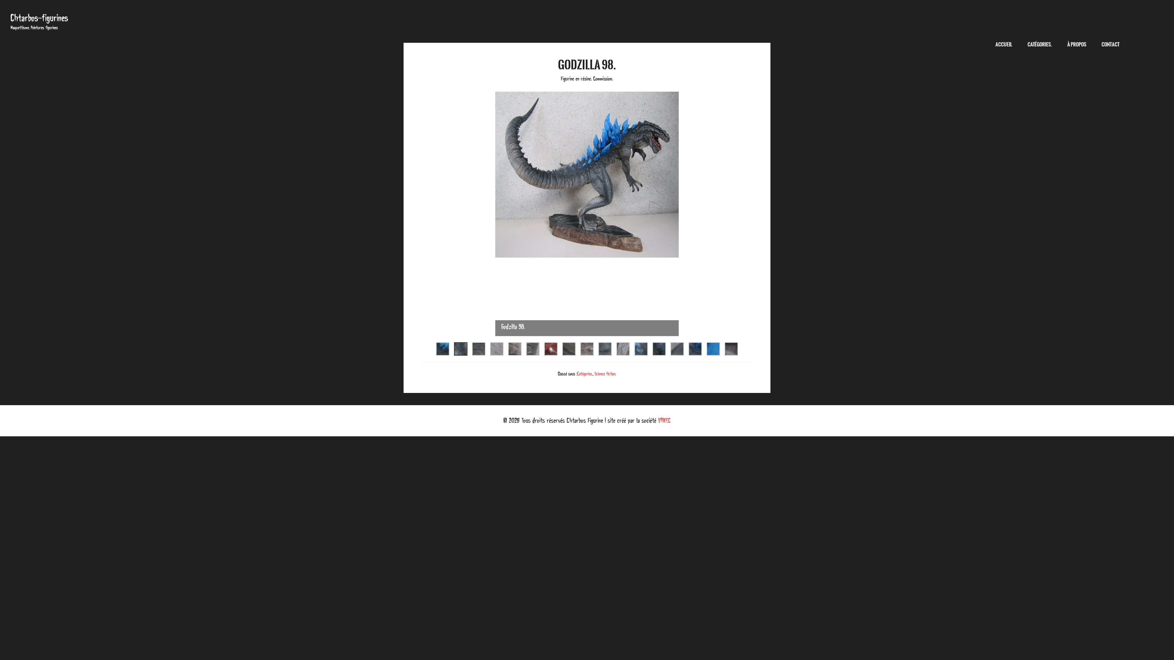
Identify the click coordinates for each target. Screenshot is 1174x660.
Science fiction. (605, 374)
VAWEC (664, 420)
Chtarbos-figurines (39, 18)
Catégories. (585, 374)
